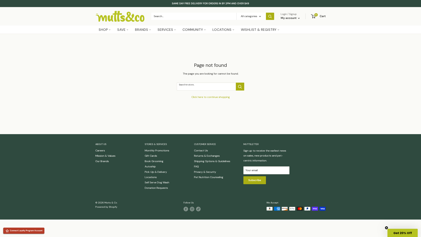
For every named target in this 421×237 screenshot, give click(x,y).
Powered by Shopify (106, 206)
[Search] (270, 16)
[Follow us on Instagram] (192, 209)
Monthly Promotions (157, 150)
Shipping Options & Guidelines (212, 161)
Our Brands (102, 161)
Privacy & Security (205, 172)
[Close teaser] (386, 227)
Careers (100, 150)
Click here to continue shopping (210, 97)
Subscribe (254, 180)
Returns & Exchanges (207, 156)
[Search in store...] (240, 87)
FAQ (196, 166)
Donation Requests (156, 188)
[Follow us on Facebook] (186, 209)
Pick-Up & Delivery (156, 172)
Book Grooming (154, 161)
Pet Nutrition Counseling (208, 177)
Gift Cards (151, 156)
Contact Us (201, 150)
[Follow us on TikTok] (198, 209)
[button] (402, 233)
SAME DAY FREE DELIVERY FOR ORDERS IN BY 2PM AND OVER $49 (210, 3)
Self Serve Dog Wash (157, 182)
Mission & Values (105, 156)
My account (289, 18)
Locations (151, 177)
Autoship (150, 166)
